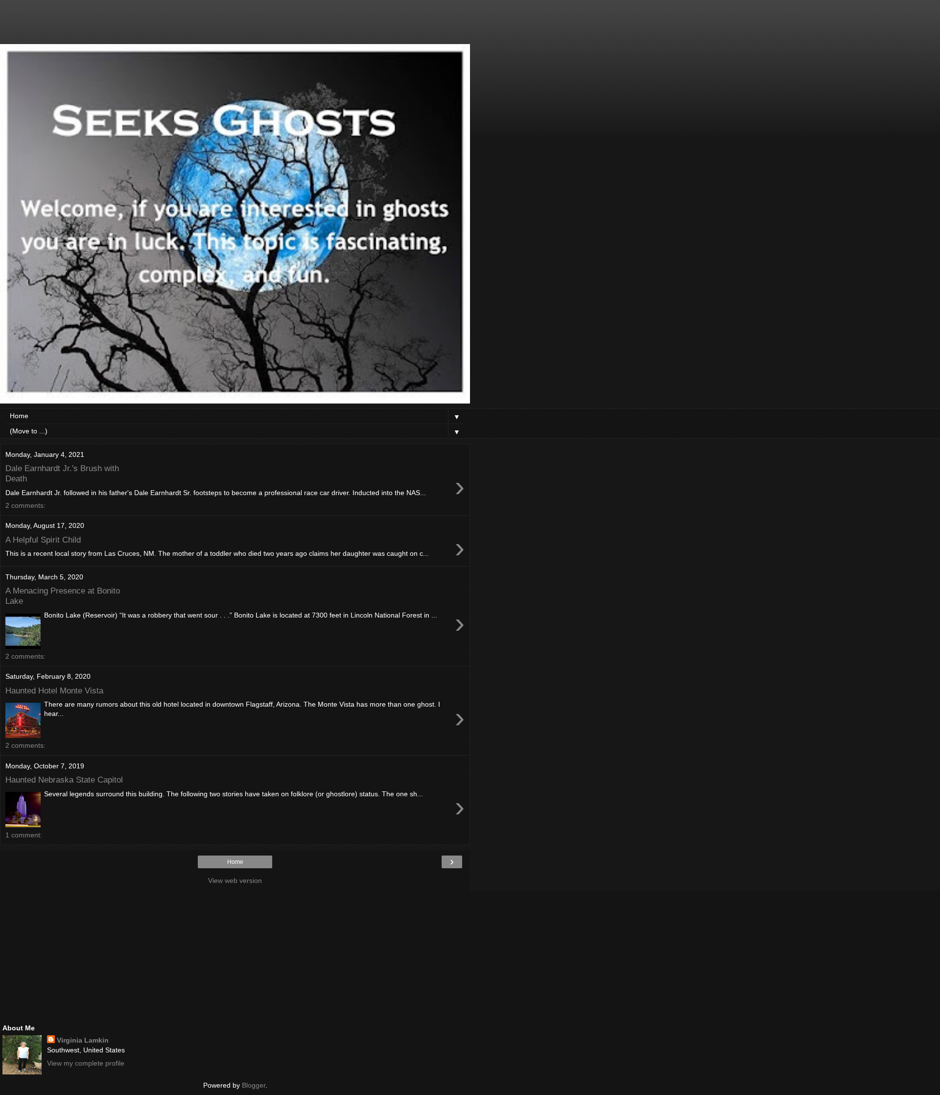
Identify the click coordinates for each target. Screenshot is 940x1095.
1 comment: (23, 835)
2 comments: (25, 505)
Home (235, 861)
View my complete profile (85, 1063)
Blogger (253, 1085)
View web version (235, 880)
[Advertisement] (235, 27)
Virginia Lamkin (83, 1040)
